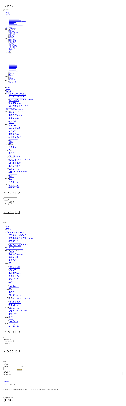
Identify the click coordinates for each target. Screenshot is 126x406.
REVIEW (8, 15)
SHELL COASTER (12, 40)
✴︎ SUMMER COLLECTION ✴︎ (12, 17)
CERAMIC (11, 49)
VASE (10, 50)
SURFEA (11, 53)
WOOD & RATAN (12, 47)
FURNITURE (11, 73)
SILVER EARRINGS (13, 66)
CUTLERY (11, 43)
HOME (7, 12)
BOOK (10, 74)
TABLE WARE (12, 42)
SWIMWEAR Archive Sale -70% (16, 25)
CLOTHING (11, 36)
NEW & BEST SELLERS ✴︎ (11, 28)
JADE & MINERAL (13, 46)
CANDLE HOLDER (12, 41)
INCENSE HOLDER (13, 61)
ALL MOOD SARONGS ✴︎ (14, 19)
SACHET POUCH (12, 33)
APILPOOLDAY (12, 79)
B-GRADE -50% (12, 82)
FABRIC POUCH (12, 34)
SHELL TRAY (12, 39)
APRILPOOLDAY (12, 54)
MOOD (10, 77)
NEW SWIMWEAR (12, 22)
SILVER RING (12, 64)
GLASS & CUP (12, 48)
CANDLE (11, 30)
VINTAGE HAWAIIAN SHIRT (15, 71)
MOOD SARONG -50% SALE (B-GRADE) (17, 21)
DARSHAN (11, 57)
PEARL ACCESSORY (13, 67)
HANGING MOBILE (13, 45)
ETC (10, 51)
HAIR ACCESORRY (13, 26)
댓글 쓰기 (20, 369)
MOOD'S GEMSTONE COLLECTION (16, 63)
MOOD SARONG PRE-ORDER (15, 18)
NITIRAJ (11, 60)
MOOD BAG (11, 23)
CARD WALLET (12, 35)
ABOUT (7, 13)
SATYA (10, 59)
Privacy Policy (6, 382)
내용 (22, 366)
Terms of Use (6, 381)
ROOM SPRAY (12, 31)
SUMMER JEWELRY (13, 24)
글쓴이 (5, 366)
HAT (10, 55)
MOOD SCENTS (9, 27)
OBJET (10, 72)
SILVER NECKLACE (13, 65)
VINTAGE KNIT (12, 70)
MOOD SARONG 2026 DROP (15, 20)
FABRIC (11, 75)
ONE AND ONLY (12, 68)
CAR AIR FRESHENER (13, 32)
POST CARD (11, 44)
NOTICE (8, 14)
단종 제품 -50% (12, 81)
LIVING (11, 37)
